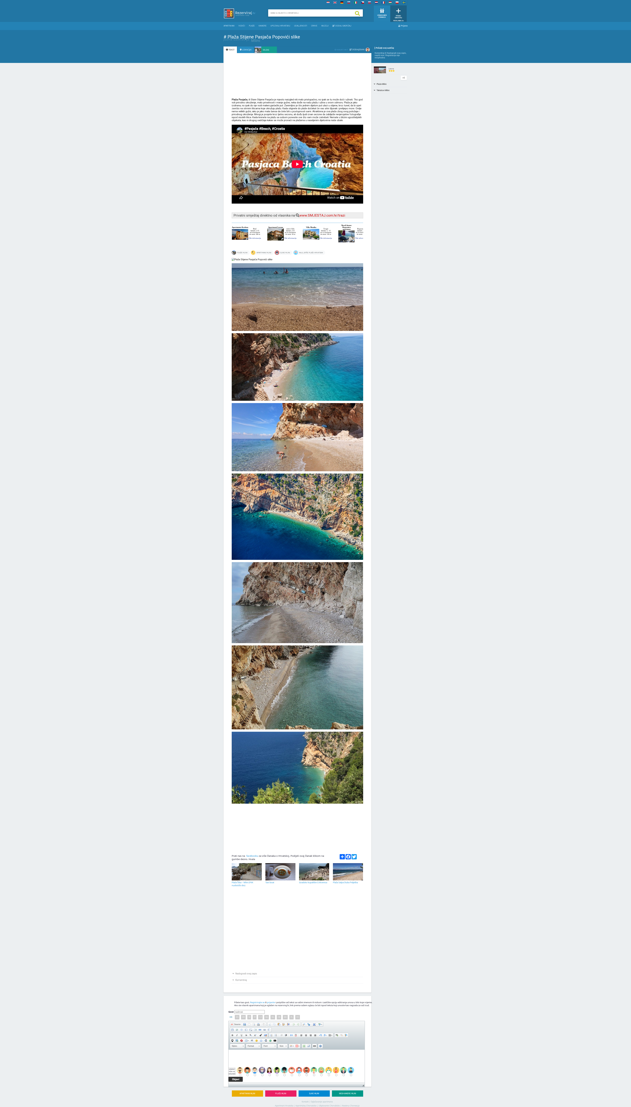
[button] (236, 1024)
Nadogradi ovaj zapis (396, 53)
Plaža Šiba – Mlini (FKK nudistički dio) (242, 884)
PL (292, 1017)
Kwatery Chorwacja (351, 1105)
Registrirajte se (257, 1002)
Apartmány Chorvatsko (305, 1105)
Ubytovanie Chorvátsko (329, 1105)
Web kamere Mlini (347, 1093)
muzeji (325, 26)
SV (297, 1017)
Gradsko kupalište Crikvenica (313, 882)
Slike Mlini (314, 1093)
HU (285, 1017)
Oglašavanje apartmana (322, 1101)
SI (249, 1017)
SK (266, 1017)
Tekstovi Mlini (382, 90)
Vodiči (241, 26)
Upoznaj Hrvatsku (280, 26)
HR (231, 1017)
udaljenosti (300, 26)
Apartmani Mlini (247, 1093)
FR (279, 1017)
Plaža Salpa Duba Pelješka (345, 882)
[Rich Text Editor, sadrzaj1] (297, 1066)
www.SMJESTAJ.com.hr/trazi (322, 215)
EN (237, 1017)
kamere (263, 26)
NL (273, 1017)
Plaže (252, 26)
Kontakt (305, 1101)
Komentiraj (379, 53)
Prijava (404, 25)
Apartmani (228, 26)
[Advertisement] (297, 77)
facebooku (252, 855)
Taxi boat (269, 882)
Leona (391, 68)
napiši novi (379, 55)
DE (243, 1017)
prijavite (271, 1002)
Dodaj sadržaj (343, 26)
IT (255, 1017)
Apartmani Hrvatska (284, 1105)
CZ (260, 1017)
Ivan (362, 49)
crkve (314, 26)
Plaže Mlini (280, 1093)
